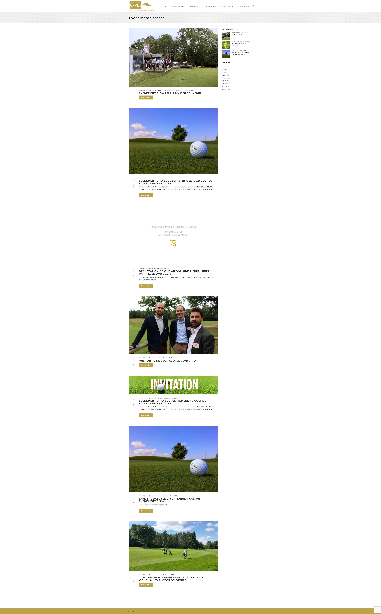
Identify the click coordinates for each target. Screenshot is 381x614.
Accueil (163, 6)
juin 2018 (224, 83)
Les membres (210, 6)
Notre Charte (243, 6)
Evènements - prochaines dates (158, 90)
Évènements (193, 6)
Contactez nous (226, 6)
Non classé (164, 398)
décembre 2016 (226, 89)
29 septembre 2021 (188, 90)
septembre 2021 (226, 67)
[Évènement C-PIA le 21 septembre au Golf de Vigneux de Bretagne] (173, 385)
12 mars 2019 (166, 268)
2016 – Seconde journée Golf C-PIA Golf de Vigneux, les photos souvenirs (171, 579)
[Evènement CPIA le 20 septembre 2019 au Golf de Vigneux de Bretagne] (173, 141)
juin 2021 (224, 69)
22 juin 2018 (173, 496)
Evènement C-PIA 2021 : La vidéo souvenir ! (171, 93)
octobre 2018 (225, 78)
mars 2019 (225, 75)
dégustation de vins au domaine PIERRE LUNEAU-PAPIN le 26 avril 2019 (176, 272)
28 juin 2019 (166, 178)
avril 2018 (224, 86)
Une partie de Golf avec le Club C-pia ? (169, 360)
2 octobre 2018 (167, 358)
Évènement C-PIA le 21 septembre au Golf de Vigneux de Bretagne (172, 402)
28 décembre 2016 (168, 575)
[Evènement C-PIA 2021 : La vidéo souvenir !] (173, 57)
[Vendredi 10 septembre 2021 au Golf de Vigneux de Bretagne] (226, 45)
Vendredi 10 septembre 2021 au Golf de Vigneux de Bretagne (241, 43)
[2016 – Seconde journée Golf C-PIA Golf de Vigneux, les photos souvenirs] (173, 546)
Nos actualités (177, 6)
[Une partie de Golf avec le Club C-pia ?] (173, 325)
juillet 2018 (225, 81)
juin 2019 (224, 72)
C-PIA (143, 90)
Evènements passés (174, 90)
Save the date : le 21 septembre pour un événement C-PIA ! (169, 500)
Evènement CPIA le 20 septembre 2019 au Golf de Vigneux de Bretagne (176, 182)
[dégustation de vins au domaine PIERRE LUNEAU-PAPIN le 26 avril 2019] (173, 235)
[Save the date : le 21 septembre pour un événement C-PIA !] (173, 459)
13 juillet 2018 (174, 398)
